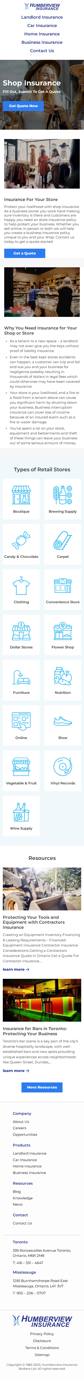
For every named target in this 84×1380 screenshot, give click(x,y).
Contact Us (42, 51)
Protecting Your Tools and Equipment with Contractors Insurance (34, 922)
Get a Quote (25, 253)
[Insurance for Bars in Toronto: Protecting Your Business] (42, 1000)
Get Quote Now (23, 106)
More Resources (42, 1087)
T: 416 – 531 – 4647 (28, 1263)
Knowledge (23, 1198)
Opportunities (25, 1134)
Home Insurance (42, 34)
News (17, 1204)
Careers (19, 1128)
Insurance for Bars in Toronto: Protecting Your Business (35, 1031)
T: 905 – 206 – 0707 (29, 1293)
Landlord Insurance (42, 17)
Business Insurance (42, 42)
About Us (21, 1121)
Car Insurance (42, 26)
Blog (17, 1191)
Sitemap (42, 1355)
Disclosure (42, 1341)
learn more (13, 969)
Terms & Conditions (42, 1348)
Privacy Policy (42, 1334)
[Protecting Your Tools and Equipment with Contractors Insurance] (42, 889)
